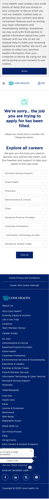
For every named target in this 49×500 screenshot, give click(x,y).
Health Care (8, 400)
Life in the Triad (10, 320)
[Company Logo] (19, 83)
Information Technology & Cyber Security (23, 377)
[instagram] (36, 477)
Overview (7, 396)
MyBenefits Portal (11, 421)
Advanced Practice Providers (17, 347)
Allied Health (9, 351)
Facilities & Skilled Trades (15, 368)
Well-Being (8, 417)
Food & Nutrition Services (15, 372)
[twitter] (26, 477)
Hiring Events (9, 440)
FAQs (5, 436)
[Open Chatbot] (30, 467)
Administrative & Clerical (15, 343)
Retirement (8, 412)
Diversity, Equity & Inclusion (16, 315)
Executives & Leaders (13, 364)
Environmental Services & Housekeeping (23, 360)
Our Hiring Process (12, 432)
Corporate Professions (14, 356)
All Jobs (6, 339)
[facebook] (5, 477)
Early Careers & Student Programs (20, 444)
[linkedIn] (16, 477)
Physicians (7, 385)
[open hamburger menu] (3, 83)
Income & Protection (13, 408)
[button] (24, 255)
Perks (5, 404)
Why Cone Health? (12, 311)
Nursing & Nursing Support (16, 381)
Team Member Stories (13, 328)
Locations (7, 324)
